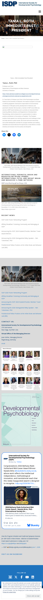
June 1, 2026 (36, 547)
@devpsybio (22, 543)
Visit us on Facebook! (12, 554)
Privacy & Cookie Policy (9, 592)
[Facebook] (21, 577)
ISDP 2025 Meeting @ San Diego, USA (14, 183)
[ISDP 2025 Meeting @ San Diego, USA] (22, 193)
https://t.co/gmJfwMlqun (9, 543)
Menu (39, 11)
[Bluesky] (10, 577)
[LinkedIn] (32, 577)
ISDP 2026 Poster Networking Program (14, 220)
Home (3, 38)
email (3, 343)
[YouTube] (27, 577)
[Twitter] (15, 577)
